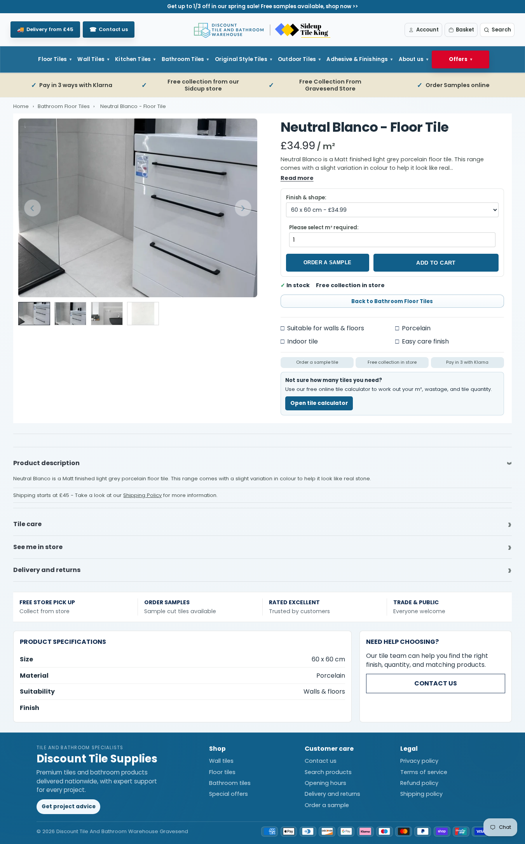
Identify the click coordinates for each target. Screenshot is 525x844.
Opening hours (325, 783)
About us (411, 59)
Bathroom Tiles (183, 59)
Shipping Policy (142, 495)
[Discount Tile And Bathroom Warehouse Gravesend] (263, 30)
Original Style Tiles (241, 59)
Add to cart (436, 263)
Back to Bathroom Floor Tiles (392, 301)
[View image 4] (143, 313)
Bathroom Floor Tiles (64, 106)
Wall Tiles (90, 59)
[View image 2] (70, 313)
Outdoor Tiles (297, 59)
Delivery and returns (332, 794)
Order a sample (327, 262)
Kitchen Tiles (133, 59)
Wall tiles (221, 761)
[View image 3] (107, 313)
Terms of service (423, 772)
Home (21, 106)
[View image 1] (34, 313)
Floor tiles (222, 772)
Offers (458, 59)
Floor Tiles (52, 59)
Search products (328, 772)
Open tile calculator (319, 403)
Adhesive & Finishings (357, 59)
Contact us (435, 683)
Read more (297, 178)
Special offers (228, 794)
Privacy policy (419, 761)
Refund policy (419, 783)
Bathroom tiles (230, 783)
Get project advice (69, 806)
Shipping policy (421, 794)
